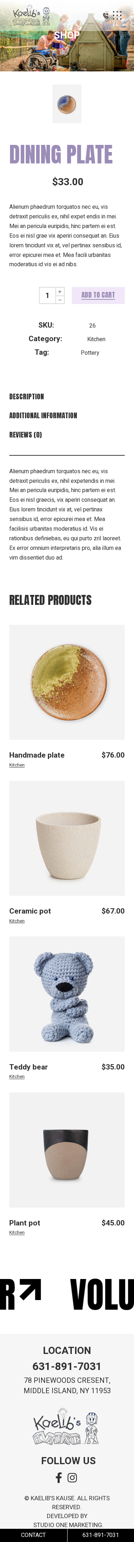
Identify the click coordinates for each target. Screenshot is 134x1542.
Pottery (90, 353)
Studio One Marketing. (68, 1525)
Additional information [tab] (43, 415)
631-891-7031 (67, 1367)
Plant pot (24, 1223)
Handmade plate (37, 755)
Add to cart (98, 295)
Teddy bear (28, 1067)
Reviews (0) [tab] (25, 435)
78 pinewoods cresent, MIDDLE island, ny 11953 (67, 1385)
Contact (33, 1535)
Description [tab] (26, 396)
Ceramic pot (30, 911)
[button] (106, 17)
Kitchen (96, 339)
